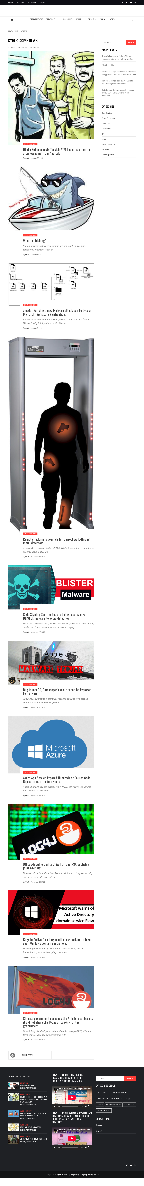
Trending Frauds (52, 19)
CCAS (27, 158)
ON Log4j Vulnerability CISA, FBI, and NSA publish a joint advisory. (56, 866)
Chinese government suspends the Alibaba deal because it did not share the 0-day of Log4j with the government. (58, 1022)
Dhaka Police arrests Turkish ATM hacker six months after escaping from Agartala (57, 151)
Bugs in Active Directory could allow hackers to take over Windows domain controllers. (57, 941)
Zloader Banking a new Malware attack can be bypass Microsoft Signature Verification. (57, 312)
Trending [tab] (26, 1076)
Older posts (27, 1055)
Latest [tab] (18, 1076)
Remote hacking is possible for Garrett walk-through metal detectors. (57, 541)
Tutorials (92, 19)
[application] (72, 1097)
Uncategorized (108, 155)
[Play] (55, 1106)
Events (10, 2)
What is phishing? (34, 240)
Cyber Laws (20, 2)
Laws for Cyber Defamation (30, 1127)
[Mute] (86, 1106)
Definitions (80, 19)
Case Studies (31, 2)
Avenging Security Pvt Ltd (89, 1175)
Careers (99, 1125)
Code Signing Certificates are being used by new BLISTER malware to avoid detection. (54, 616)
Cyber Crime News (36, 19)
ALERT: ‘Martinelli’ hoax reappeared (33, 1139)
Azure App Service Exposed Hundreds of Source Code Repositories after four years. (56, 779)
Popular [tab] (11, 1076)
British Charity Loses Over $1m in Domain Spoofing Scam (33, 1114)
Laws (101, 19)
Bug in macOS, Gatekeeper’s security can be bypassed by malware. (57, 691)
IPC (103, 134)
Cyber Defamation (27, 1085)
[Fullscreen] (89, 1106)
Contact (42, 2)
